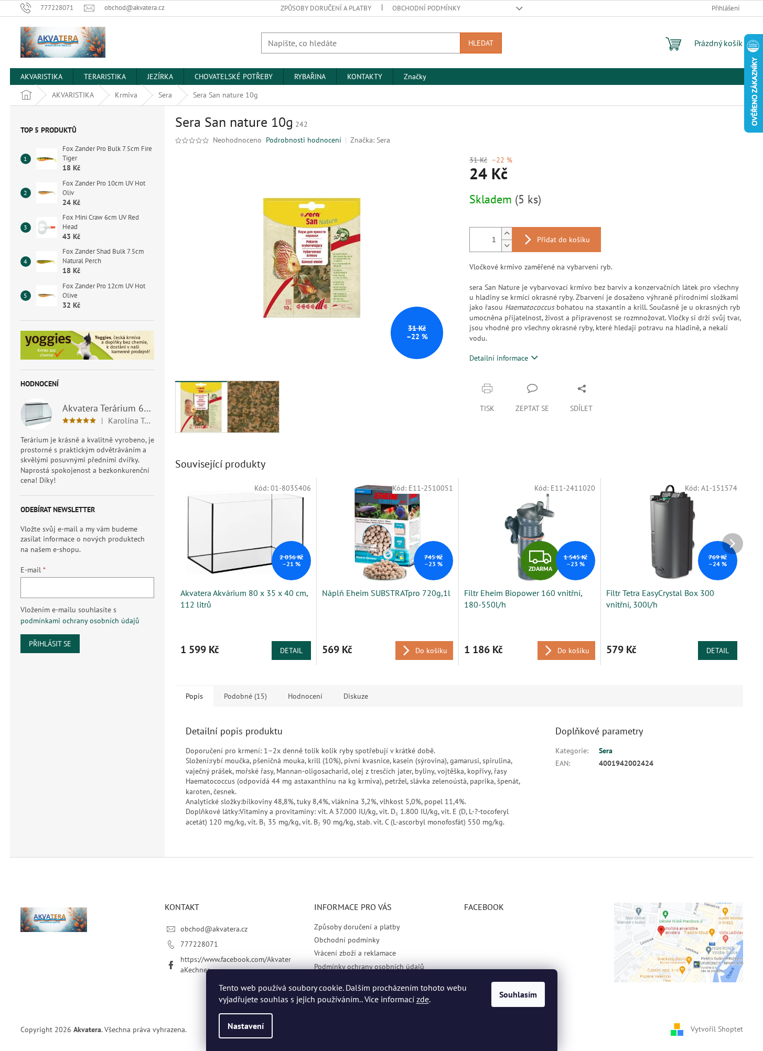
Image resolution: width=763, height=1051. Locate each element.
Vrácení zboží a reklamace (355, 953)
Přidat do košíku (563, 239)
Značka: (370, 140)
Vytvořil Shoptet (717, 1029)
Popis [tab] (194, 696)
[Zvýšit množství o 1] (506, 233)
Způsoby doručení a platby (326, 8)
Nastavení (246, 1026)
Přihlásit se (50, 643)
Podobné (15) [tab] (245, 696)
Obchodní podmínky (426, 8)
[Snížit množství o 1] (506, 246)
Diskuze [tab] (355, 696)
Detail (291, 650)
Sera (605, 750)
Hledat (480, 43)
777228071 (199, 944)
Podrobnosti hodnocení (303, 140)
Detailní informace (498, 358)
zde (422, 999)
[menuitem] (41, 76)
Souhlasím (518, 994)
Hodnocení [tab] (305, 696)
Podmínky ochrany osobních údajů (369, 966)
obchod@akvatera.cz (214, 929)
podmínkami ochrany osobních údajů (79, 620)
